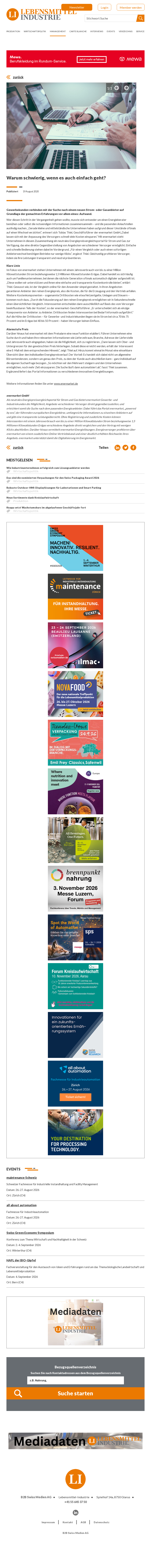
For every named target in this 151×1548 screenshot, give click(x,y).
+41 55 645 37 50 (75, 1502)
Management (58, 31)
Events (111, 31)
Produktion (13, 31)
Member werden (131, 7)
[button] (117, 448)
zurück (18, 77)
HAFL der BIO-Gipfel (21, 1260)
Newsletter (76, 7)
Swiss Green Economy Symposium (30, 1232)
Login (104, 7)
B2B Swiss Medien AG (36, 1497)
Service (140, 31)
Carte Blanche (78, 31)
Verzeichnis (125, 31)
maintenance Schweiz (21, 1177)
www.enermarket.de (66, 383)
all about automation (21, 1205)
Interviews (96, 31)
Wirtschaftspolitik (35, 31)
